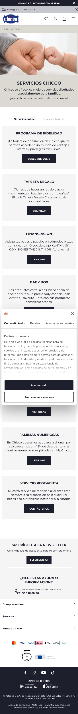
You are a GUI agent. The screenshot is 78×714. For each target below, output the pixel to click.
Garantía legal (52, 705)
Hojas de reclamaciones (52, 707)
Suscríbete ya (39, 559)
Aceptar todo (39, 385)
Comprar (39, 210)
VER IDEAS (39, 411)
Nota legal (37, 705)
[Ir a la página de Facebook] (25, 672)
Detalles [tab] (35, 323)
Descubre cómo (39, 158)
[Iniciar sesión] (55, 19)
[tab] (24, 119)
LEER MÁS (39, 259)
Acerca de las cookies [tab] (60, 323)
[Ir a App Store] (50, 686)
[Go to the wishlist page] (46, 19)
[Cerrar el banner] (72, 313)
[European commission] (45, 656)
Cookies (65, 705)
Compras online (13, 604)
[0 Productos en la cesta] (64, 19)
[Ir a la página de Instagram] (34, 672)
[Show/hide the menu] (73, 19)
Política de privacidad (18, 705)
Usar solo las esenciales (39, 397)
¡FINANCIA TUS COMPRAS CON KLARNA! (39, 3)
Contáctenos (39, 508)
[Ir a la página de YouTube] (43, 672)
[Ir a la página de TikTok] (52, 672)
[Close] (74, 3)
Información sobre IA (25, 707)
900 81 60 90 (30, 593)
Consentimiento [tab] (14, 323)
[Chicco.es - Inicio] (11, 18)
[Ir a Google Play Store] (28, 686)
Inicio (6, 28)
